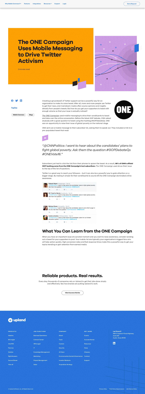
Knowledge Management (42, 352)
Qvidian (10, 352)
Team (61, 340)
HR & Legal (37, 344)
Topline (14, 108)
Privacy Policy (103, 389)
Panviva (11, 348)
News (86, 348)
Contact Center (39, 340)
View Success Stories (72, 293)
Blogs (31, 115)
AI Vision (61, 352)
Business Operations (40, 335)
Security (61, 348)
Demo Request (131, 4)
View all (10, 364)
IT (34, 348)
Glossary (87, 352)
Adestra (10, 335)
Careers (61, 344)
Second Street (12, 360)
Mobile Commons (18, 115)
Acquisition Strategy (65, 364)
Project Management (40, 360)
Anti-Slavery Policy (131, 389)
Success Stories (89, 340)
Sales (35, 364)
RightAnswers (12, 356)
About (61, 335)
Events (86, 335)
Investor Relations (65, 360)
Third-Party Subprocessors (116, 389)
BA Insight (11, 340)
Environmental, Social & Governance (71, 356)
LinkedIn (114, 343)
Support (87, 360)
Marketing (37, 356)
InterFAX (11, 344)
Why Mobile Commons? (12, 3)
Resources (47, 3)
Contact (87, 356)
